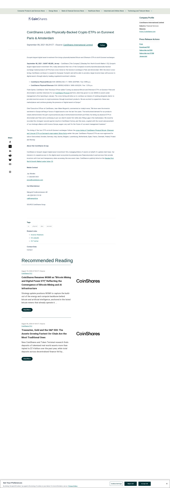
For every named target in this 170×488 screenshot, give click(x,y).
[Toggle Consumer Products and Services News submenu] (47, 11)
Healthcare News (94, 11)
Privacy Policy (72, 486)
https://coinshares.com (147, 31)
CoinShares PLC (27, 273)
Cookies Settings (116, 483)
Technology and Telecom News (139, 11)
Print (141, 44)
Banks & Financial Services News (73, 11)
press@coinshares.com (35, 180)
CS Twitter (34, 241)
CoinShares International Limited (78, 45)
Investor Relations (37, 235)
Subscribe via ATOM (146, 53)
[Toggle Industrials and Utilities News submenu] (126, 11)
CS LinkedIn (35, 238)
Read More (27, 310)
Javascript (143, 56)
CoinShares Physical (62, 93)
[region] (85, 484)
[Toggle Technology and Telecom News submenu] (151, 11)
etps (42, 226)
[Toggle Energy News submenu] (60, 11)
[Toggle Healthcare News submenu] (102, 11)
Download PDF (144, 47)
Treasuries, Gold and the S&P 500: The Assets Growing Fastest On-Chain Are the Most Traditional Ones (44, 334)
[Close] (167, 484)
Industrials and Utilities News (114, 11)
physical (35, 226)
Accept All (144, 483)
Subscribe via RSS (145, 50)
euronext (49, 226)
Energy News (53, 11)
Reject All (131, 483)
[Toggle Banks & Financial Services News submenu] (86, 11)
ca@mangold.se (32, 198)
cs (28, 226)
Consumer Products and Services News (31, 11)
